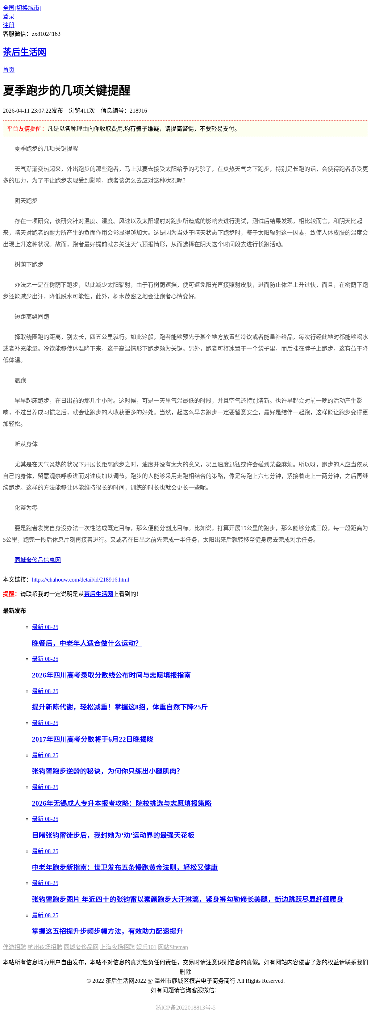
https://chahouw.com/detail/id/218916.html (80, 579)
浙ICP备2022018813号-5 (185, 1008)
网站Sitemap (173, 947)
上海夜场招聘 (117, 947)
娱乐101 (146, 947)
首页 (8, 70)
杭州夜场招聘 (45, 947)
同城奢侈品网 (81, 947)
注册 (8, 25)
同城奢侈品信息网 (37, 560)
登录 (8, 16)
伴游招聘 (14, 947)
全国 (22, 8)
